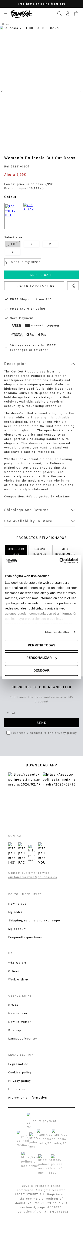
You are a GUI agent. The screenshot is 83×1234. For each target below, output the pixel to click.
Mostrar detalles (57, 632)
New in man (17, 1013)
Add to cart (41, 275)
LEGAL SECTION (21, 1055)
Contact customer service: (29, 873)
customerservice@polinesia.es (32, 877)
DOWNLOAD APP (41, 765)
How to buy (17, 904)
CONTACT (15, 836)
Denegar (41, 670)
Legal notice (18, 1064)
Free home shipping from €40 (41, 4)
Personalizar (39, 658)
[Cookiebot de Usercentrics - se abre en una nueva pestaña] (59, 561)
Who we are (17, 963)
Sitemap (14, 1030)
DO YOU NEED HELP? (25, 894)
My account (17, 929)
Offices (14, 971)
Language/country (22, 1039)
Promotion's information (27, 1098)
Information (17, 1089)
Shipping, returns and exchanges (34, 920)
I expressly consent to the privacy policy (44, 733)
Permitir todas (41, 645)
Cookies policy (20, 1072)
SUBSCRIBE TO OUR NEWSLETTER (42, 687)
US (10, 953)
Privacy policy (19, 1081)
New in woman (20, 1022)
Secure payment (43, 1121)
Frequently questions (25, 937)
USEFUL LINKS (20, 996)
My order (15, 912)
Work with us (18, 980)
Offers (13, 1005)
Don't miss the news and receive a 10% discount (42, 699)
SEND (41, 722)
